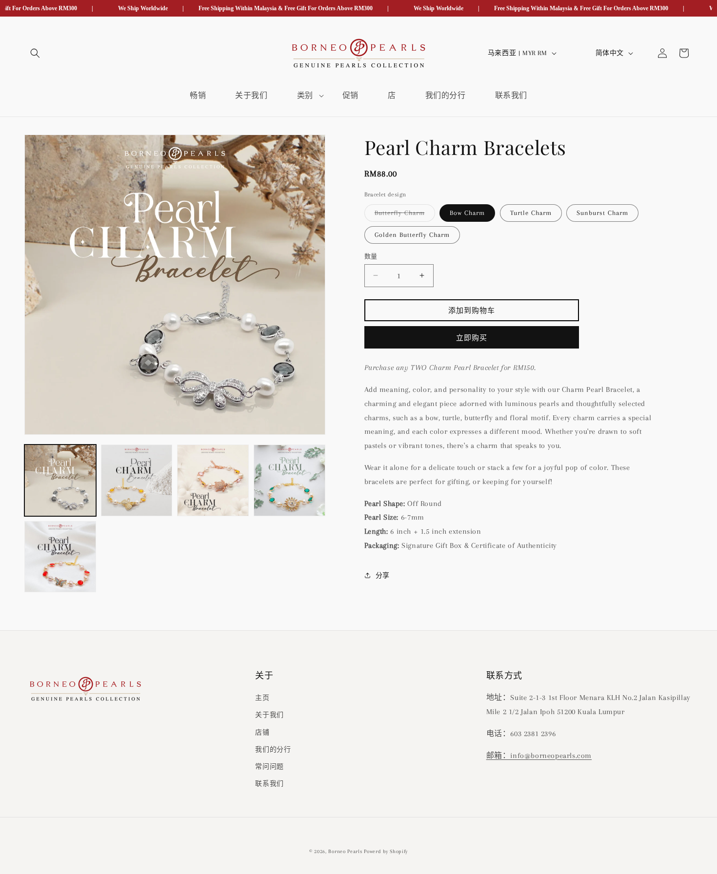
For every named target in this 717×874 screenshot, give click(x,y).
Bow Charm (467, 212)
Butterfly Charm (403, 214)
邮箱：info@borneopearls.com (539, 755)
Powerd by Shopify (386, 851)
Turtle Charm (531, 212)
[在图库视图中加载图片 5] (60, 557)
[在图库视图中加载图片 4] (289, 480)
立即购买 (471, 338)
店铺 (262, 732)
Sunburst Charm (602, 212)
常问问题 (269, 766)
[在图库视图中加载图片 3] (213, 480)
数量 (371, 255)
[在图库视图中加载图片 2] (137, 480)
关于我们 (269, 715)
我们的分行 (273, 749)
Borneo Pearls (345, 851)
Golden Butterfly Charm (412, 234)
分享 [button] (383, 575)
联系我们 (269, 784)
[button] (35, 53)
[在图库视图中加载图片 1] (60, 480)
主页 (262, 698)
